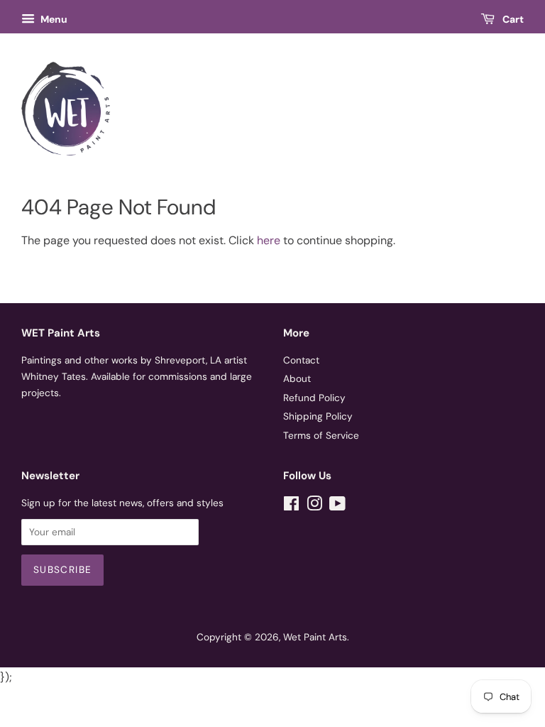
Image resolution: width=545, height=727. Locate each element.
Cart (512, 19)
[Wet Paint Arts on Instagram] (314, 507)
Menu (52, 19)
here (268, 240)
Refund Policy (314, 398)
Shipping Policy (318, 416)
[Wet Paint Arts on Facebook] (291, 507)
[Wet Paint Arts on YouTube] (337, 507)
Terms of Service (321, 436)
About (297, 379)
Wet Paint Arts (315, 637)
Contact (301, 360)
